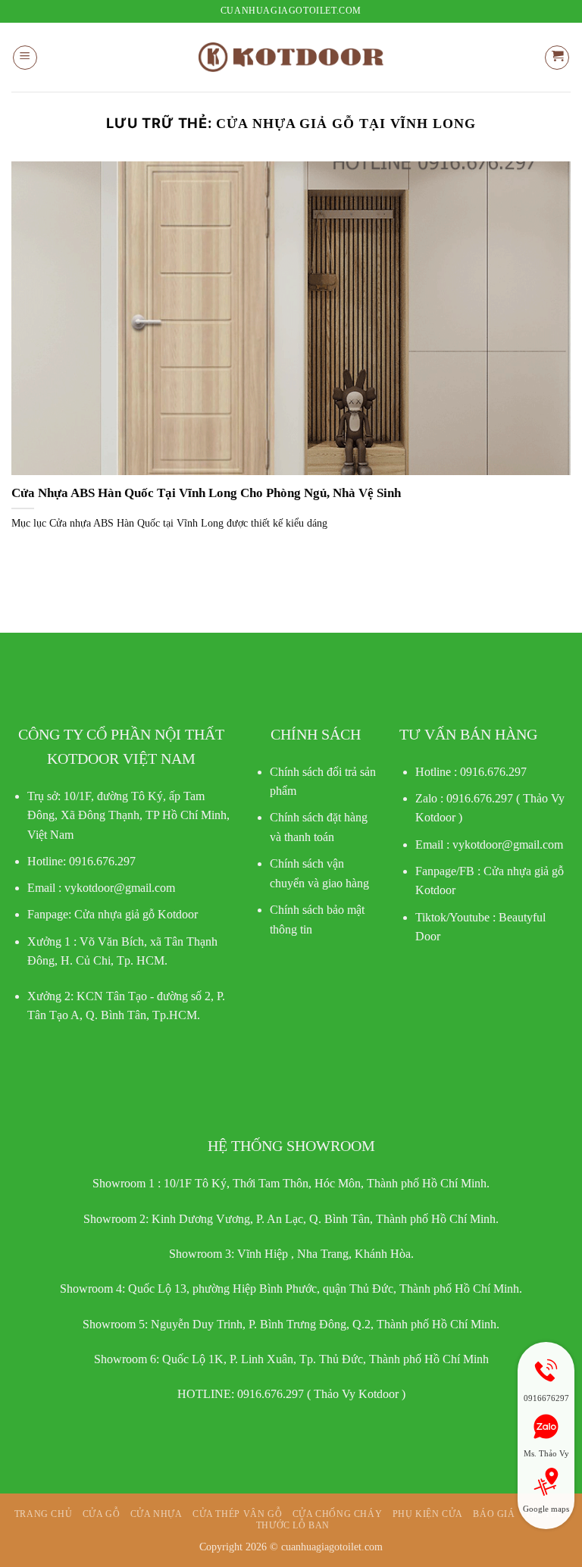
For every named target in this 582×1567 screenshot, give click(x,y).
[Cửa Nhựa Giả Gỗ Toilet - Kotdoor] (291, 57)
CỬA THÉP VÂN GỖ (237, 1514)
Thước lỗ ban (293, 1525)
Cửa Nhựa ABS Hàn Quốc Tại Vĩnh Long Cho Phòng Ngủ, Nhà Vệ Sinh (206, 493)
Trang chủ (43, 1514)
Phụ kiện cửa (428, 1514)
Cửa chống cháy (338, 1514)
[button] (25, 57)
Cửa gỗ (101, 1514)
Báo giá (494, 1514)
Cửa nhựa (156, 1514)
